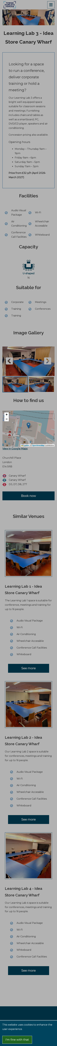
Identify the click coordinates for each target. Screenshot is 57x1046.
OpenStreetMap (38, 445)
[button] (6, 414)
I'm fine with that (17, 1039)
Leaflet (26, 445)
